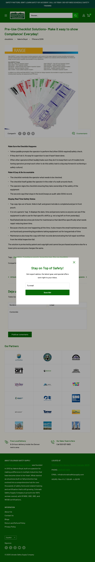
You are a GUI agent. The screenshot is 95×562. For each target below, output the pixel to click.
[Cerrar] (74, 262)
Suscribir (47, 292)
